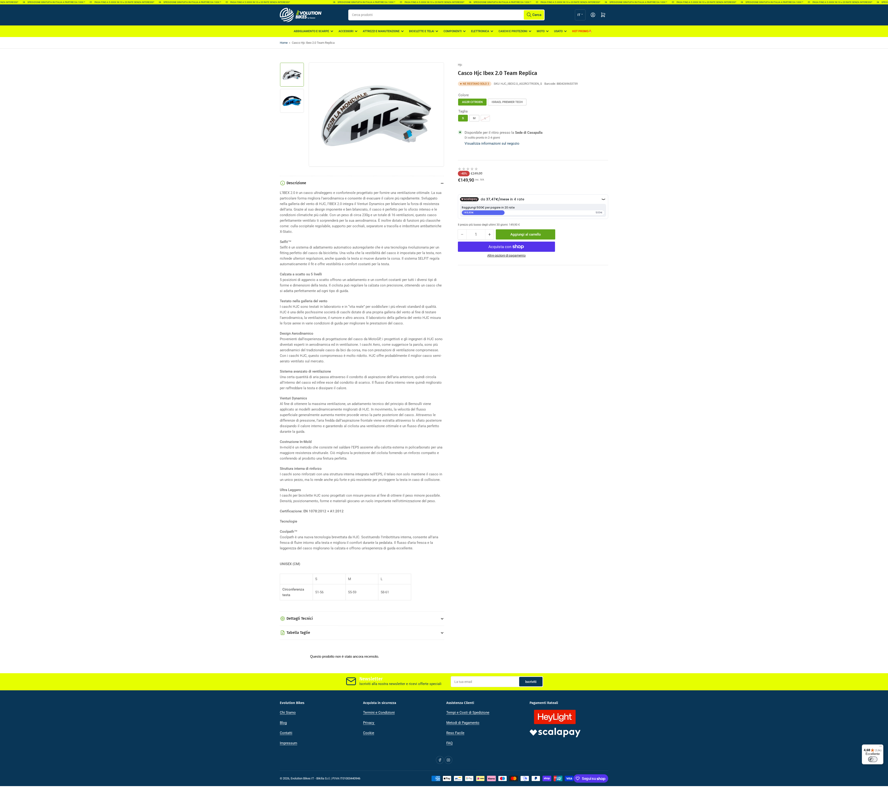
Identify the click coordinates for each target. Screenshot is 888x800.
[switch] (872, 759)
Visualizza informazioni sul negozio (492, 143)
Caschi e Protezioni (513, 31)
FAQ (449, 743)
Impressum (288, 743)
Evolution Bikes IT (302, 778)
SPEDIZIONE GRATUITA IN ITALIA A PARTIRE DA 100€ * (40, 2)
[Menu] (880, 747)
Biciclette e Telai (421, 31)
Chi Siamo (288, 712)
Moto (541, 31)
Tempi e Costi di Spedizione (467, 712)
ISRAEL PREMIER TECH (507, 101)
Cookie (368, 733)
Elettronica (480, 31)
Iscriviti (530, 682)
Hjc (460, 64)
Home (284, 42)
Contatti (286, 733)
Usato (558, 31)
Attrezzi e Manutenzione (381, 31)
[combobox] (446, 14)
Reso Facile (455, 733)
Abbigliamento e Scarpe (311, 31)
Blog (283, 723)
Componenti (453, 31)
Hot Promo (580, 31)
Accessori (346, 31)
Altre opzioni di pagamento (506, 255)
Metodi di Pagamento (462, 723)
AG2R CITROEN (472, 101)
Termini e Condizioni (379, 712)
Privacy (369, 723)
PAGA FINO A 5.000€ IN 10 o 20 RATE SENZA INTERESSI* (108, 2)
